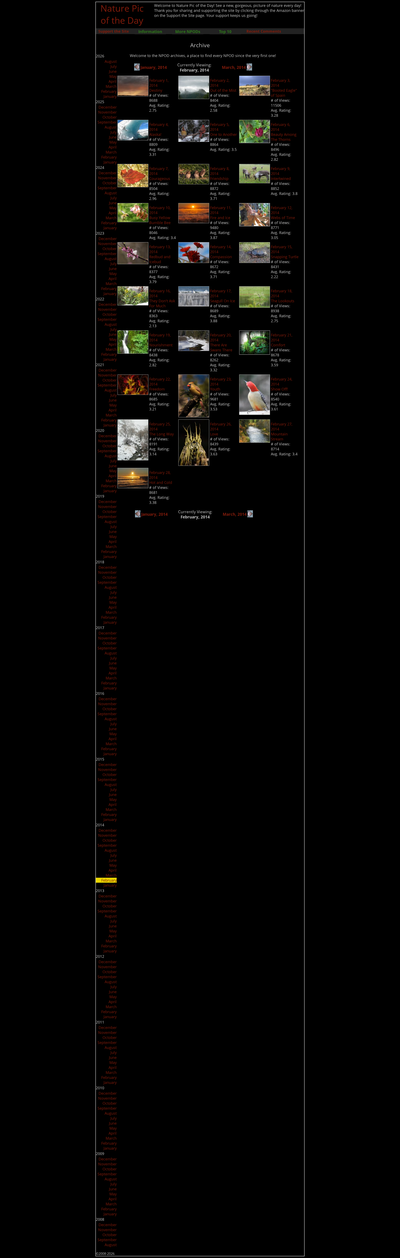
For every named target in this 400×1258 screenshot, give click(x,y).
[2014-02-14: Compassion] (193, 261)
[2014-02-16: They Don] (133, 303)
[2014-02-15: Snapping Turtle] (254, 261)
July (113, 66)
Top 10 (225, 31)
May (113, 76)
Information (150, 31)
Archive (200, 45)
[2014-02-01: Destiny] (133, 95)
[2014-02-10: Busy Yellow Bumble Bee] (133, 220)
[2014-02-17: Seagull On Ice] (193, 304)
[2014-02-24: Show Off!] (254, 413)
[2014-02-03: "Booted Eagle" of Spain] (254, 94)
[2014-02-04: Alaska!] (133, 138)
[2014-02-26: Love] (193, 464)
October (109, 117)
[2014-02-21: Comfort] (254, 353)
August (111, 61)
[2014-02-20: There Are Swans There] (193, 349)
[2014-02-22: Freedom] (133, 393)
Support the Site (113, 31)
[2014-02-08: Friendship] (193, 182)
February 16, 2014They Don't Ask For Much (162, 298)
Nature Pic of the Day (122, 14)
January (110, 96)
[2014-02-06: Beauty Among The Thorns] (254, 141)
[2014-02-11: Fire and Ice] (193, 221)
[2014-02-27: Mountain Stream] (254, 441)
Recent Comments (263, 31)
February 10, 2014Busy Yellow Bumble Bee (160, 215)
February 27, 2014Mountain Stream (281, 431)
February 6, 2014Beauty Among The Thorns (283, 132)
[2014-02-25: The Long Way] (133, 458)
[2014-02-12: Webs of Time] (254, 224)
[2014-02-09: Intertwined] (254, 181)
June (113, 71)
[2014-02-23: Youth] (193, 415)
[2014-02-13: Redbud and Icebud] (133, 262)
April (113, 81)
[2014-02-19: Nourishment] (133, 352)
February (109, 91)
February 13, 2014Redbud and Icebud (160, 254)
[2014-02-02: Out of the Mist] (193, 97)
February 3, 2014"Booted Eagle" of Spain (284, 88)
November (107, 112)
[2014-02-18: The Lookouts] (254, 306)
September (107, 122)
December (108, 107)
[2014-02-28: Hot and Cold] (133, 486)
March (111, 86)
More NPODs (187, 31)
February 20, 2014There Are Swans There (221, 342)
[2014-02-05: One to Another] (193, 140)
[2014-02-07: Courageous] (133, 185)
